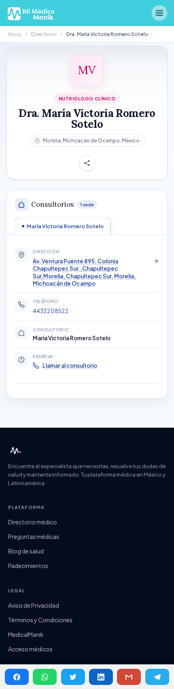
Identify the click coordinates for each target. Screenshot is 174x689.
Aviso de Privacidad (33, 605)
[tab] (62, 226)
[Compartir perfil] (87, 163)
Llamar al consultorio (69, 365)
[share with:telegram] (157, 677)
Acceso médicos (30, 649)
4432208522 (51, 310)
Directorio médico (32, 522)
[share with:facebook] (17, 677)
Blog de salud (26, 551)
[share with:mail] (129, 677)
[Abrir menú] (159, 13)
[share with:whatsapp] (45, 677)
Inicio (14, 34)
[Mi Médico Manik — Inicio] (14, 450)
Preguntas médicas (33, 536)
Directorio (44, 34)
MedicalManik (26, 634)
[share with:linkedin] (101, 677)
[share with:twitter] (73, 677)
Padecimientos (28, 565)
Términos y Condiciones (40, 619)
